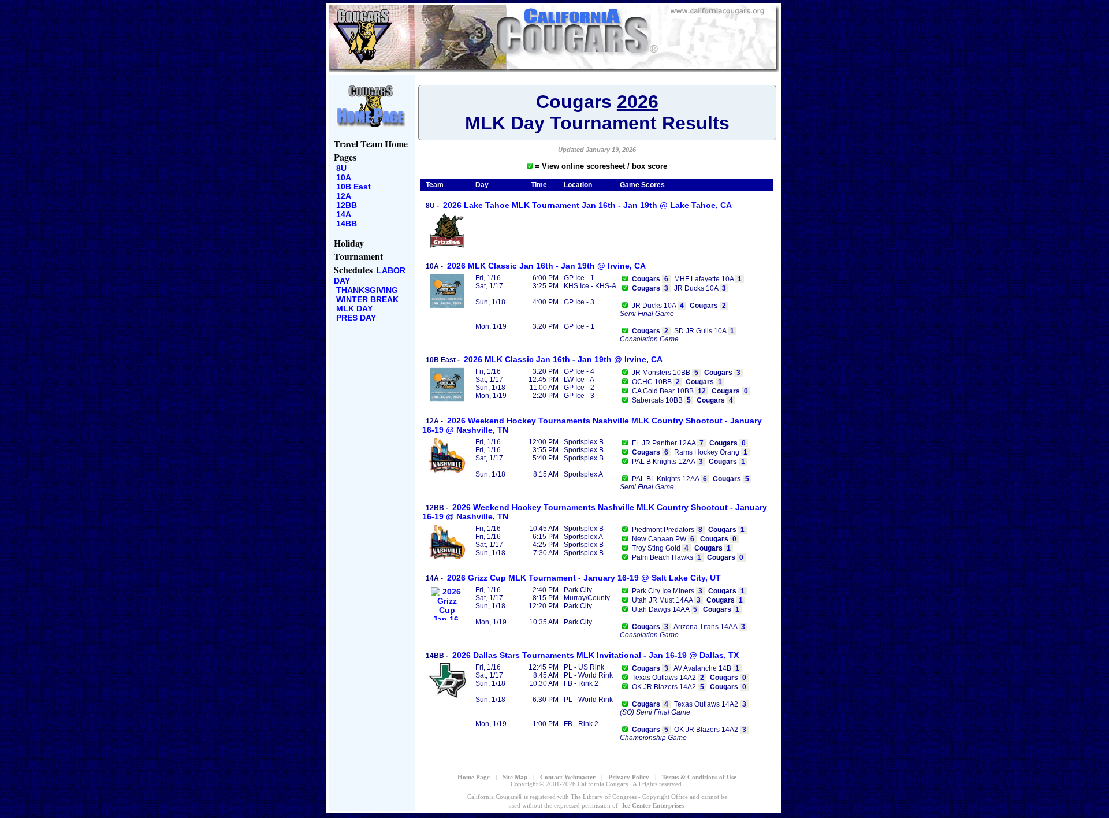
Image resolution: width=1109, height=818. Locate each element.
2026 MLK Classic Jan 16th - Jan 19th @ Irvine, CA (546, 265)
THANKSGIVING (367, 290)
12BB (346, 205)
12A (343, 195)
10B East (353, 186)
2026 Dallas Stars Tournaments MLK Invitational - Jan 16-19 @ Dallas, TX (595, 655)
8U (341, 168)
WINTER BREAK (367, 299)
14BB (346, 223)
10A (343, 177)
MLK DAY (354, 308)
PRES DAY (356, 317)
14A (343, 214)
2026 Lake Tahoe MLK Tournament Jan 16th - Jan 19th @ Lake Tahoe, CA (587, 205)
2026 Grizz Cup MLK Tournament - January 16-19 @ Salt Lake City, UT (584, 577)
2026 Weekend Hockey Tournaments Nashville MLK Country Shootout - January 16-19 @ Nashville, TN (592, 425)
